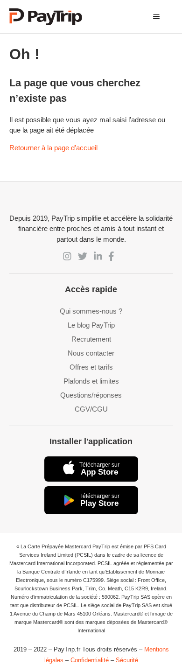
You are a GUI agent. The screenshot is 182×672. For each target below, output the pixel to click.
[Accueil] (46, 16)
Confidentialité (89, 660)
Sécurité (127, 660)
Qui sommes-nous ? (91, 311)
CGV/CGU (91, 409)
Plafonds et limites (91, 381)
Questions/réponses (91, 395)
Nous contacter (91, 353)
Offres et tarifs (91, 367)
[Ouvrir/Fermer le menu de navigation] (156, 16)
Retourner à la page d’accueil (53, 148)
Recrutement (91, 339)
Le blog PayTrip (91, 325)
